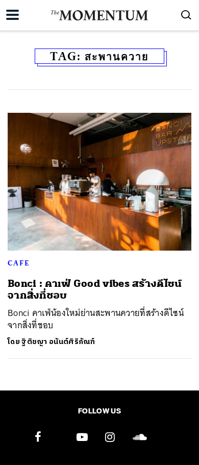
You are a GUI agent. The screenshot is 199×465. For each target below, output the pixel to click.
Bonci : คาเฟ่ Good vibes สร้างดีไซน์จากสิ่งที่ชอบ (95, 289)
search (186, 14)
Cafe (19, 262)
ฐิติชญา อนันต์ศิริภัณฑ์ (58, 342)
